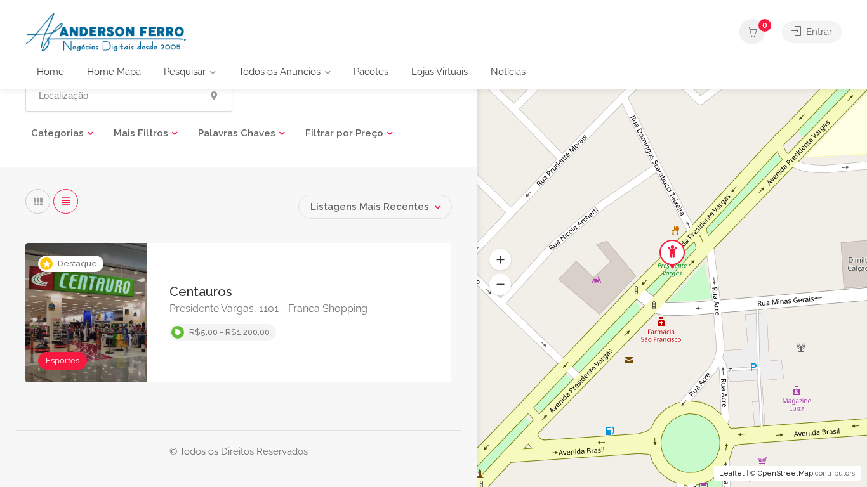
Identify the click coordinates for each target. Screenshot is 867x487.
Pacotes (371, 71)
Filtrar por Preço (344, 133)
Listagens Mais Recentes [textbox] (369, 206)
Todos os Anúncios (280, 71)
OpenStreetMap (785, 473)
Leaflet (732, 473)
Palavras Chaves (236, 133)
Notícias (508, 71)
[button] (500, 284)
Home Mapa (114, 71)
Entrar (818, 31)
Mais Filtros (141, 133)
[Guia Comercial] (107, 31)
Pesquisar (185, 71)
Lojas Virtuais (439, 71)
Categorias (57, 133)
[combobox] (375, 207)
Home (50, 71)
